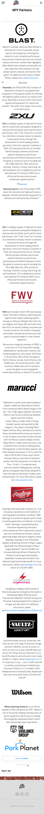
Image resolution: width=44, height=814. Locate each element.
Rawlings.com (30, 564)
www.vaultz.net (32, 659)
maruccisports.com (23, 479)
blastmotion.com (30, 77)
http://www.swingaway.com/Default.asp (24, 610)
